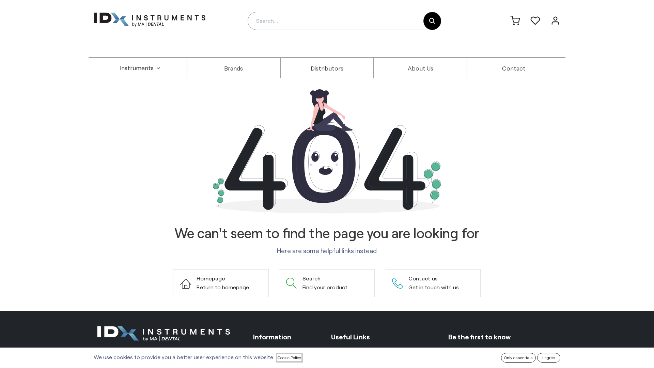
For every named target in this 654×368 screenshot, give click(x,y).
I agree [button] (548, 357)
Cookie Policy (289, 357)
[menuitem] (140, 68)
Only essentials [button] (518, 357)
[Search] (432, 21)
